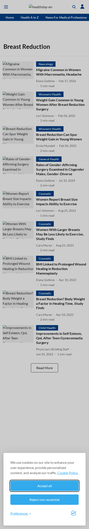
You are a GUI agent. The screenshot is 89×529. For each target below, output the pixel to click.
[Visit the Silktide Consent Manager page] (73, 513)
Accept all (44, 486)
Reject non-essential (44, 499)
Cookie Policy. (67, 473)
